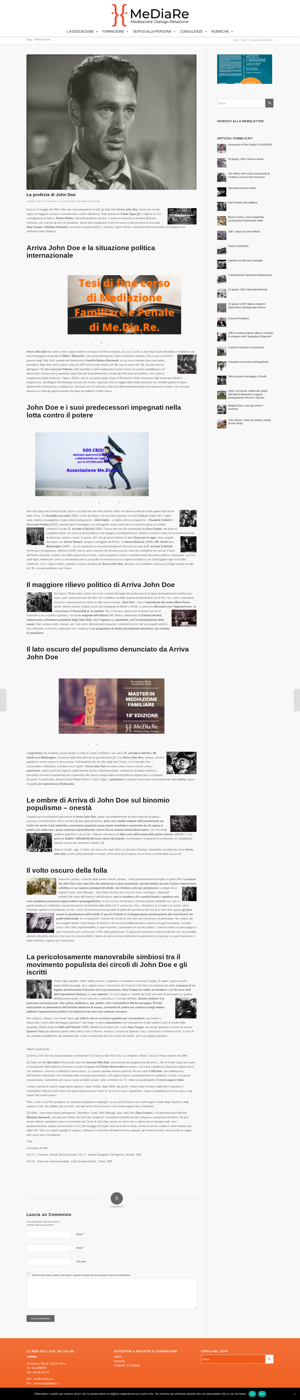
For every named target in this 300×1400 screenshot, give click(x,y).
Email (80, 1247)
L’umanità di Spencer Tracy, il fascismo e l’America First (147, 1031)
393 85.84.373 (41, 1372)
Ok (252, 1393)
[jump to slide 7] (122, 343)
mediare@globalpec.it (46, 1383)
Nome (80, 1234)
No (262, 1393)
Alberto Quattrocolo (90, 201)
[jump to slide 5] (114, 343)
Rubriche (220, 31)
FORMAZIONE (113, 31)
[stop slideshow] (130, 343)
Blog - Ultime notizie (38, 39)
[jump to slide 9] (126, 745)
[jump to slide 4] (110, 343)
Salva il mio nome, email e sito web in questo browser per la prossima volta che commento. (81, 1275)
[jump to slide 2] (101, 343)
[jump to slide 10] (130, 745)
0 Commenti (50, 201)
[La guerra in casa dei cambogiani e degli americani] (297, 700)
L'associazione (80, 31)
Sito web (81, 1261)
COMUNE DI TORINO (127, 1365)
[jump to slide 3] (105, 343)
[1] (138, 213)
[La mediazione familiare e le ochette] (3, 700)
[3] (102, 842)
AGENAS (119, 1361)
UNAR (117, 1356)
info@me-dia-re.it (43, 1378)
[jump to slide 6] (118, 343)
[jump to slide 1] (97, 343)
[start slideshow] (92, 343)
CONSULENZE (191, 31)
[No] (295, 1394)
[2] (114, 757)
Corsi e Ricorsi (67, 201)
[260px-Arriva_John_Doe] (112, 122)
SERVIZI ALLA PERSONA (152, 31)
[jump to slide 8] (126, 343)
